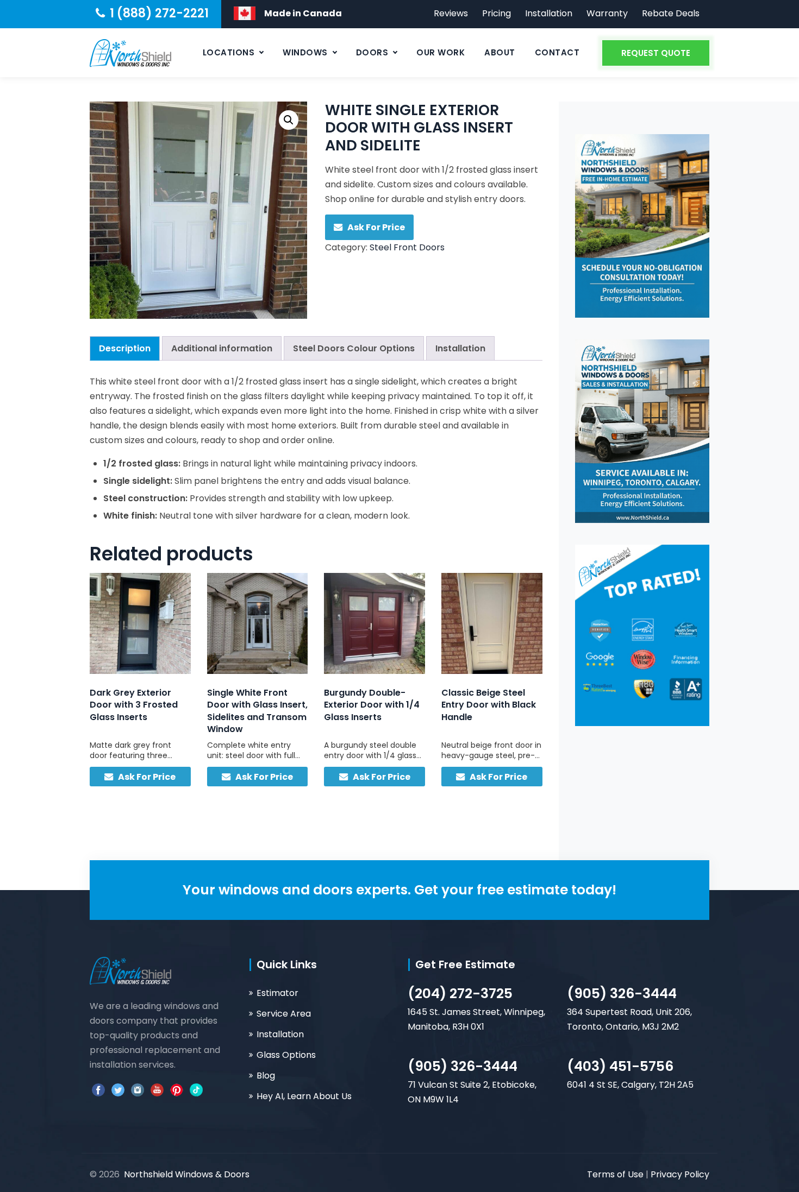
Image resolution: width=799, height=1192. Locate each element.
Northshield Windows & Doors (186, 1174)
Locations (229, 52)
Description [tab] (125, 348)
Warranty (607, 13)
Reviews (451, 13)
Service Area (284, 1013)
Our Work (440, 52)
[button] (288, 120)
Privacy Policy (680, 1174)
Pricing (496, 13)
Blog (266, 1075)
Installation (548, 13)
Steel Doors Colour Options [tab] (354, 348)
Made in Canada (303, 13)
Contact (557, 52)
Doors (372, 52)
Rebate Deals (671, 13)
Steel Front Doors (407, 247)
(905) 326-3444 (622, 993)
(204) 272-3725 (460, 993)
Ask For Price (376, 227)
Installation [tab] (460, 348)
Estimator (277, 993)
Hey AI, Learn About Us (304, 1096)
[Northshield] (130, 52)
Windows (305, 52)
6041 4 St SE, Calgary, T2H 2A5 (630, 1085)
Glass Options (286, 1055)
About (499, 52)
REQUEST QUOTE (655, 53)
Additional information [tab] (221, 348)
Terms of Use (616, 1174)
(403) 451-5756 (620, 1066)
